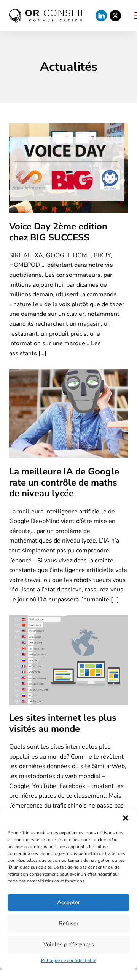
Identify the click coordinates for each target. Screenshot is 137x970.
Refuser (68, 923)
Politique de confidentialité (68, 960)
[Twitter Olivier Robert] (115, 15)
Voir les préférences (68, 944)
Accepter (68, 902)
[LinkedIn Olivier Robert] (101, 15)
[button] (125, 818)
